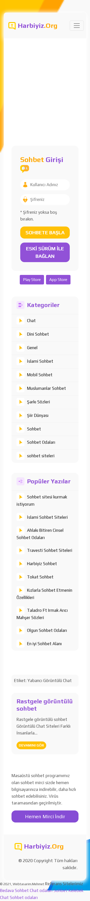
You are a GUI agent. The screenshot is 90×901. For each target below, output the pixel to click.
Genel (32, 347)
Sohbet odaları (24, 897)
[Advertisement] (45, 86)
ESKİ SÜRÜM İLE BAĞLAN (45, 252)
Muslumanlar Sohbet (46, 388)
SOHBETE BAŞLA (45, 232)
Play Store (32, 279)
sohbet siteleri (40, 455)
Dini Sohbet (38, 334)
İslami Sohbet (40, 361)
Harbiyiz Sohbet (42, 563)
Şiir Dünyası (37, 415)
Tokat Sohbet (40, 576)
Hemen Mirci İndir (45, 816)
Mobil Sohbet (39, 374)
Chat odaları (41, 890)
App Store (58, 279)
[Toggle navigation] (77, 26)
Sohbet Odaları (41, 442)
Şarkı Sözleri (38, 401)
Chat (31, 320)
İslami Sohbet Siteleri (47, 517)
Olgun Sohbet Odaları (47, 630)
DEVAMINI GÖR (31, 745)
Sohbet (34, 428)
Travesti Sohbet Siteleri (49, 550)
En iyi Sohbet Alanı (44, 643)
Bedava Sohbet (14, 890)
